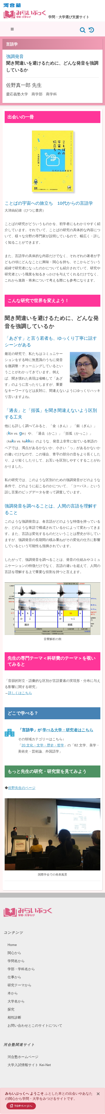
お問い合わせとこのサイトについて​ (35, 1025)
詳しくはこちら (20, 693)
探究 (11, 1009)
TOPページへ (23, 1105)
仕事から (14, 977)
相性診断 (14, 1017)
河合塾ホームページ (23, 1057)
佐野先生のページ (21, 788)
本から (13, 993)
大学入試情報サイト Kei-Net (29, 1065)
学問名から (16, 961)
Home (12, 945)
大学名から (16, 1001)
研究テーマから (20, 985)
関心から (14, 953)
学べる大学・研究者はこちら (67, 730)
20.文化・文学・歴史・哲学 (42, 745)
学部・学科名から (21, 969)
